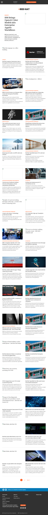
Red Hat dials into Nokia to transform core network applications (11, 354)
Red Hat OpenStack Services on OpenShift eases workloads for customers (33, 300)
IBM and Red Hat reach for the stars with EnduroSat (35, 464)
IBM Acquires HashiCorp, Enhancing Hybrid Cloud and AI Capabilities (34, 93)
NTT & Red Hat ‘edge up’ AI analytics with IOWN (34, 214)
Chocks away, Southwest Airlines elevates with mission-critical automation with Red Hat (10, 184)
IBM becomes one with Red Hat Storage (35, 409)
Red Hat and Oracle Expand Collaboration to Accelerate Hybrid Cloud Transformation (34, 63)
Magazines (4, 503)
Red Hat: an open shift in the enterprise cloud (12, 464)
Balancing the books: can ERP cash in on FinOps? (12, 153)
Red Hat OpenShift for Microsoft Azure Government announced (35, 381)
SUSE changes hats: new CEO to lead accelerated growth (11, 381)
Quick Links (4, 494)
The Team (16, 496)
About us (15, 494)
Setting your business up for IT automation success (33, 183)
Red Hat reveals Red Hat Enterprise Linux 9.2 (34, 354)
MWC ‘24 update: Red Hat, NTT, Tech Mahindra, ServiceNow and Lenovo (11, 243)
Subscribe (23, 505)
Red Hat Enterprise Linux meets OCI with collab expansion (12, 410)
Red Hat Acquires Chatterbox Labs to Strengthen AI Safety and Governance (11, 62)
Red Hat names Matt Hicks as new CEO (11, 436)
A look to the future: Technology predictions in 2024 (10, 214)
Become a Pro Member (31, 2)
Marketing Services (42, 2)
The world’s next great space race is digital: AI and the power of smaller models (11, 125)
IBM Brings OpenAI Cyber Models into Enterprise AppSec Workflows (11, 23)
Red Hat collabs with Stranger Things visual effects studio (11, 270)
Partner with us (17, 498)
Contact (26, 494)
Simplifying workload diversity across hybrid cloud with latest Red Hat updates (34, 125)
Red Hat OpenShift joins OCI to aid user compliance (35, 153)
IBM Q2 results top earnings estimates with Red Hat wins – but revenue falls (11, 328)
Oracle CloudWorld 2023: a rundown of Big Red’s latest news (12, 299)
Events (3, 496)
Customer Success (6, 498)
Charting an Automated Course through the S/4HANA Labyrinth (35, 243)
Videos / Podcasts (6, 501)
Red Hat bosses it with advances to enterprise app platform (33, 327)
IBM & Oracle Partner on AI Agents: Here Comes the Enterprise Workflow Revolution (12, 94)
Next (28, 480)
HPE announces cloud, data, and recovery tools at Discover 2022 (33, 437)
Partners (4, 499)
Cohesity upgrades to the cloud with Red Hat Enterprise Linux (35, 270)
